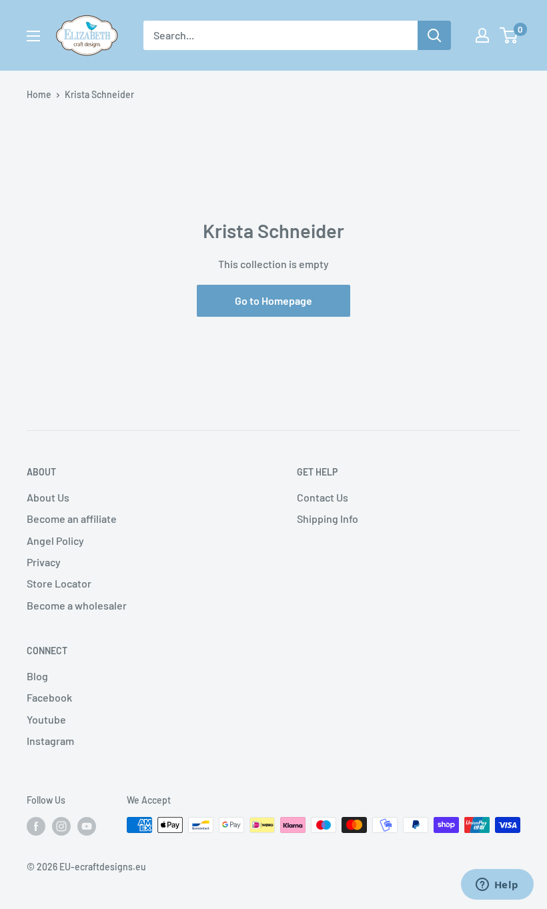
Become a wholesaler (77, 605)
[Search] (434, 35)
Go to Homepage (273, 300)
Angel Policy (55, 540)
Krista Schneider (99, 94)
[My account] (482, 35)
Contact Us (322, 497)
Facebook (49, 697)
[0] (509, 35)
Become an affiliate (72, 518)
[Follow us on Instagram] (61, 826)
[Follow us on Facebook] (36, 826)
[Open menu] (33, 36)
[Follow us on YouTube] (86, 826)
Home (39, 94)
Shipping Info (327, 518)
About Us (48, 497)
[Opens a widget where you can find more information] (497, 885)
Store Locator (59, 583)
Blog (37, 676)
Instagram (50, 740)
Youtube (46, 719)
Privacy (44, 562)
